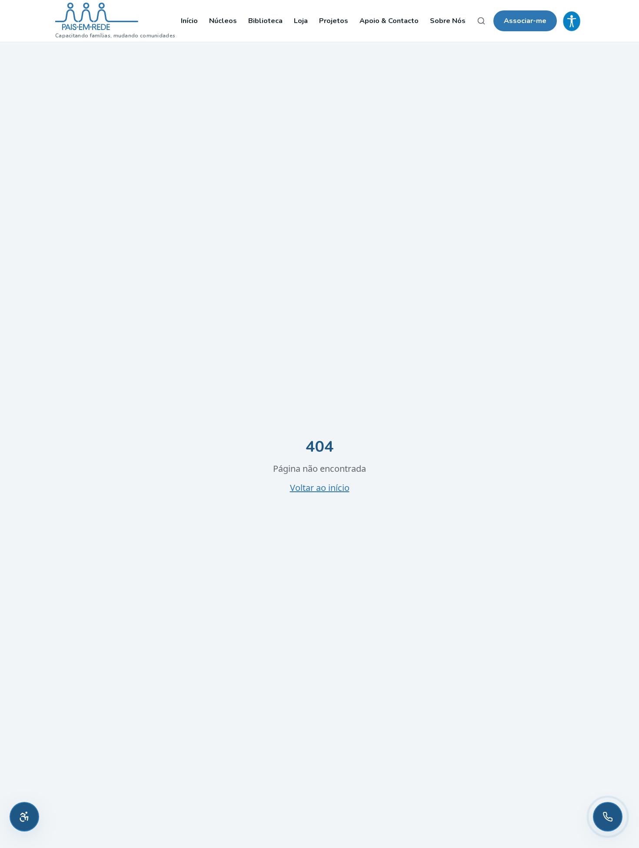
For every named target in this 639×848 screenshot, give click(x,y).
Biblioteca (265, 21)
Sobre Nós (448, 21)
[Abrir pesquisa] (481, 20)
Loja (301, 21)
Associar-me (525, 21)
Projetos (333, 21)
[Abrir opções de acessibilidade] (24, 817)
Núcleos (223, 21)
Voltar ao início (319, 488)
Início (189, 21)
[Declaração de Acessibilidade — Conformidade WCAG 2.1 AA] (571, 21)
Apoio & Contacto (389, 21)
